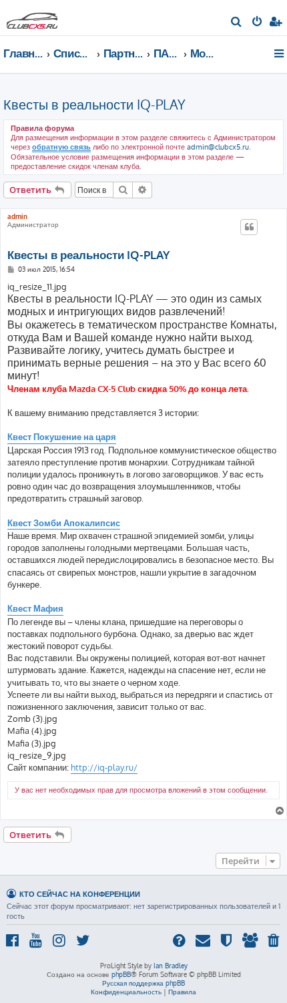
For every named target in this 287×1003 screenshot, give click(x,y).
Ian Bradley (171, 966)
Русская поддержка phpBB (143, 983)
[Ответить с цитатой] (249, 227)
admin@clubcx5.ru (218, 147)
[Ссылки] (280, 53)
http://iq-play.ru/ (104, 767)
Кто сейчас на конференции (79, 893)
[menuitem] (237, 23)
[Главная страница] (32, 17)
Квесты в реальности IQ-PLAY (94, 104)
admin (17, 216)
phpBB (121, 974)
